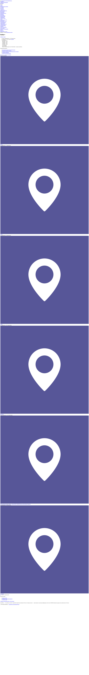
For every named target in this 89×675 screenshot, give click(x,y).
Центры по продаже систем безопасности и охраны (10, 51)
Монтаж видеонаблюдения (6, 53)
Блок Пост (2, 414)
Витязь (1, 144)
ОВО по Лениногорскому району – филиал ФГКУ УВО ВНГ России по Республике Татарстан (15, 504)
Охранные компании (5, 52)
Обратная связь (4, 599)
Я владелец (2, 54)
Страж (1, 234)
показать (12, 39)
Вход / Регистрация (11, 601)
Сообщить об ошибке (7, 54)
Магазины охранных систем (6, 50)
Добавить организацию (4, 601)
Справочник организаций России (14, 604)
